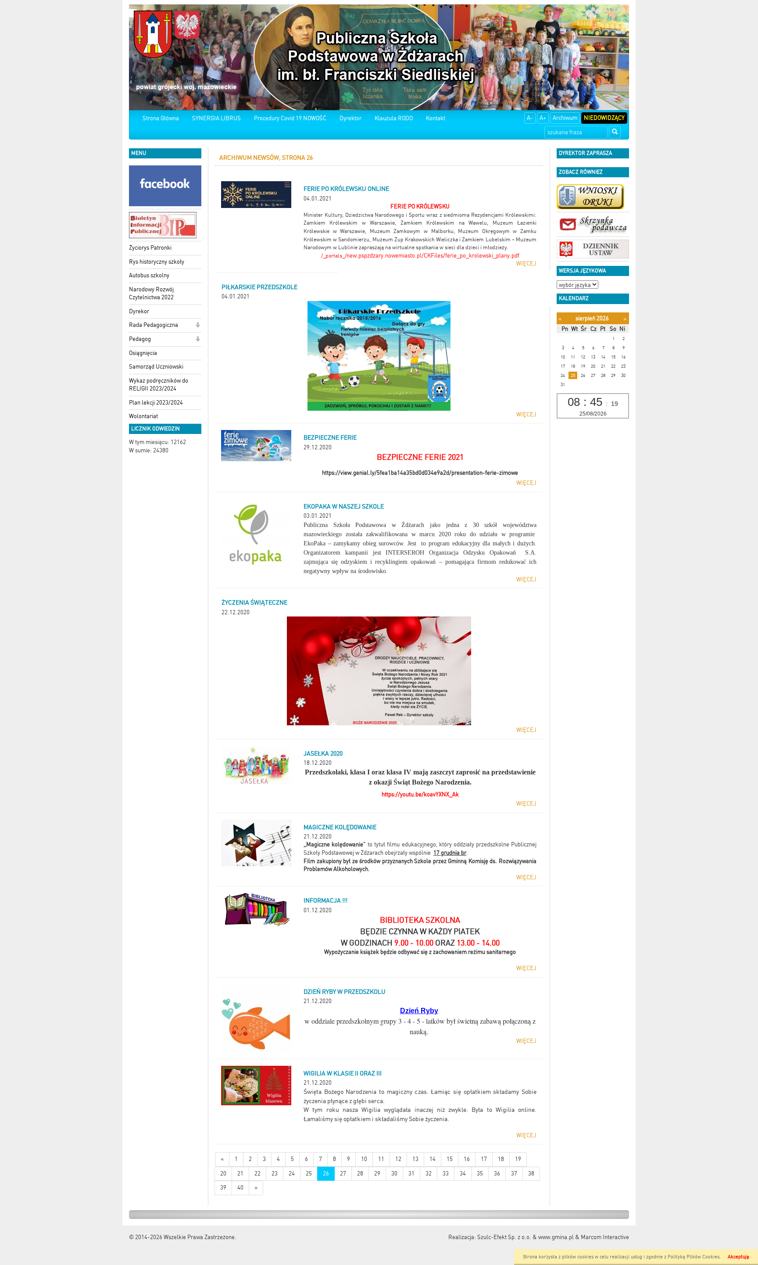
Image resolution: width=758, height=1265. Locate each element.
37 (514, 1173)
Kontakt (435, 118)
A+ (543, 118)
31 (411, 1173)
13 (415, 1159)
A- (530, 118)
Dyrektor (350, 118)
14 (432, 1159)
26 (326, 1173)
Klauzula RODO (394, 118)
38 (531, 1173)
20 (223, 1173)
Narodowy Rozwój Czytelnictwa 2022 (151, 293)
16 (467, 1159)
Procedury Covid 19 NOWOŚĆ (290, 118)
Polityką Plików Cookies (693, 1257)
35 (480, 1173)
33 (446, 1173)
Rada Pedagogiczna (153, 325)
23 (275, 1173)
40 (240, 1187)
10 (364, 1159)
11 (381, 1159)
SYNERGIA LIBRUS (216, 118)
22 (257, 1173)
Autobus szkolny (149, 275)
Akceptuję (738, 1257)
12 (398, 1159)
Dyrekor (139, 311)
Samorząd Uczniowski (156, 366)
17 (484, 1159)
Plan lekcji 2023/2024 (156, 402)
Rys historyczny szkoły (156, 261)
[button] (197, 326)
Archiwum (565, 118)
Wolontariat (143, 416)
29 (377, 1173)
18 (501, 1159)
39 (223, 1187)
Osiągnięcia (143, 353)
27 (343, 1173)
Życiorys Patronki (150, 247)
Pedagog (140, 339)
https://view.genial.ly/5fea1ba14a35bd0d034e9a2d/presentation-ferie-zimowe (420, 472)
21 (240, 1173)
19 (518, 1159)
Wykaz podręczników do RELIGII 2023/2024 (158, 384)
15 (450, 1159)
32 (428, 1173)
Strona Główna (161, 118)
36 (497, 1173)
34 (463, 1173)
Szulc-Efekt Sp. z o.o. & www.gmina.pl (525, 1237)
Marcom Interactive (605, 1237)
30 (394, 1173)
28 (360, 1173)
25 (309, 1173)
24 (292, 1173)
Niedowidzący (604, 118)
